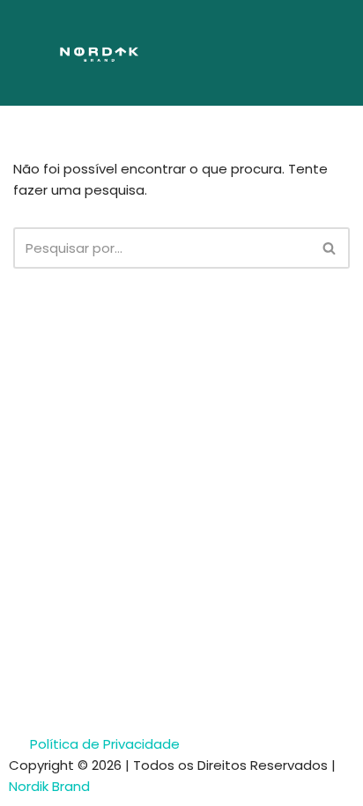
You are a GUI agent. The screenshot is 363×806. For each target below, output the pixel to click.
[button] (283, 53)
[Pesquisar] (330, 248)
